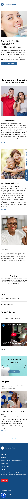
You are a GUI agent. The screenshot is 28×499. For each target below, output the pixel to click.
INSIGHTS (4, 457)
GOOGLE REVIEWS (9, 318)
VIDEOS (2, 318)
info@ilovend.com (6, 490)
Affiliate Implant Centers (11, 460)
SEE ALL (3, 349)
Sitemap (3, 469)
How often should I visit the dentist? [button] (11, 298)
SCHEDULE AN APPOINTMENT (9, 63)
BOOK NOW (4, 480)
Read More (4, 142)
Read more (3, 430)
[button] (3, 495)
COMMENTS (17, 318)
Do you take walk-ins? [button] (7, 304)
